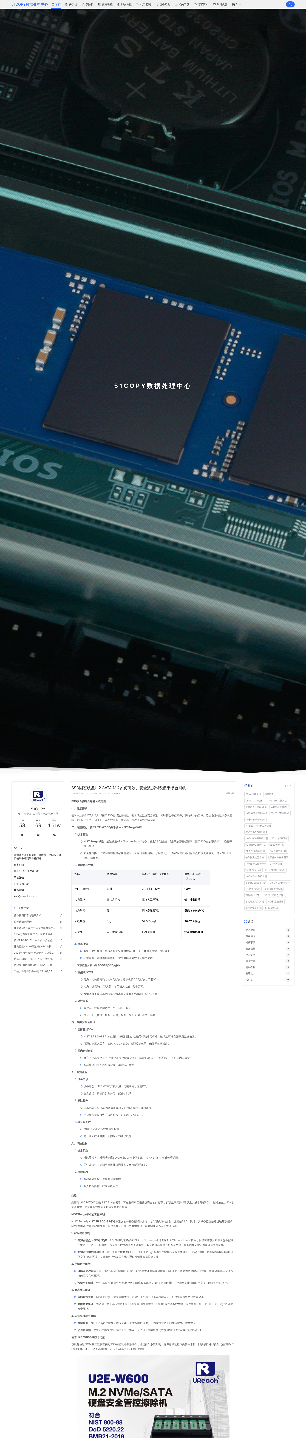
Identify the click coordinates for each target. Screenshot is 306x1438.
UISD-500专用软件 (280, 882)
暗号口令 (269, 794)
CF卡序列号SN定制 (255, 819)
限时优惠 (222, 4)
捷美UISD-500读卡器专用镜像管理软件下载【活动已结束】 (34, 927)
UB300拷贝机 (276, 844)
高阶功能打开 (252, 895)
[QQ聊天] (22, 835)
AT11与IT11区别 (280, 838)
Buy (238, 4)
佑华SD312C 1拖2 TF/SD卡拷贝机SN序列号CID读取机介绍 (34, 958)
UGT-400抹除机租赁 (256, 876)
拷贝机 (73, 4)
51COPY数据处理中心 (29, 4)
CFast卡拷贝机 (253, 794)
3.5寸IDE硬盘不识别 (255, 882)
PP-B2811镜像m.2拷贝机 (258, 825)
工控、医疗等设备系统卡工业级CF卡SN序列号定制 (34, 971)
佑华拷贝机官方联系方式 (27, 915)
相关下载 (183, 4)
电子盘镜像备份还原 (277, 857)
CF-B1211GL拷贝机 (277, 800)
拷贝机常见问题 (253, 869)
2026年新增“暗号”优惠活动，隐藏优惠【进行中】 (34, 952)
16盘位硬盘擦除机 (273, 888)
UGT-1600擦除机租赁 (256, 838)
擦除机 (90, 4)
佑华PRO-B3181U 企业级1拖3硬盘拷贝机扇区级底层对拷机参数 (34, 940)
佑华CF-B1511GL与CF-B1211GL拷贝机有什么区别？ (34, 965)
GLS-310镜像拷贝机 (255, 851)
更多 (286, 785)
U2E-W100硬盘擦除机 (274, 895)
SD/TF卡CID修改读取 (256, 832)
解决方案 (126, 4)
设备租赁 (164, 4)
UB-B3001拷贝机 (254, 800)
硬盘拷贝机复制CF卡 (256, 806)
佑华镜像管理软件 (24, 921)
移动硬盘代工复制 (254, 901)
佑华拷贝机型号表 (254, 857)
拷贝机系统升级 (275, 901)
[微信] (54, 835)
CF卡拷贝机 (276, 863)
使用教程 (107, 4)
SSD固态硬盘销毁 (279, 806)
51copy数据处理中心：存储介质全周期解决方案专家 (34, 933)
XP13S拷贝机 (272, 907)
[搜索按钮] (290, 4)
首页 (58, 4)
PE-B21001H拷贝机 (275, 869)
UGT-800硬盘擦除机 (256, 813)
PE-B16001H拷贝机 (255, 844)
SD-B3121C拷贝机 (280, 813)
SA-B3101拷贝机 (278, 851)
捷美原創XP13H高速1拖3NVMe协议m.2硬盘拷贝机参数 (34, 946)
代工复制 (145, 4)
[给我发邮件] (38, 835)
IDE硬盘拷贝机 (252, 888)
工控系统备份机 (253, 907)
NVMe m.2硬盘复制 (255, 863)
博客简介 (203, 4)
